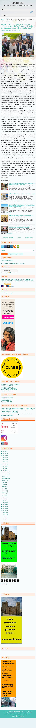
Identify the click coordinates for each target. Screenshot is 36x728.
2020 (4, 464)
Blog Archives (18, 254)
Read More (16, 190)
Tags (10, 254)
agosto (4, 480)
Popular (4, 254)
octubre (4, 476)
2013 (4, 504)
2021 (4, 462)
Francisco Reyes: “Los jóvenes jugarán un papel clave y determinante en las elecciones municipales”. (21, 226)
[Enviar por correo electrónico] (2, 177)
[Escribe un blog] (3, 177)
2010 (4, 510)
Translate (12, 272)
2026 (4, 451)
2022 (4, 459)
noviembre (5, 474)
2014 (4, 502)
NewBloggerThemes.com (18, 716)
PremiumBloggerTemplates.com (18, 715)
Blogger (30, 712)
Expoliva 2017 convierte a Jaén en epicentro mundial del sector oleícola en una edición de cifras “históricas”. (17, 26)
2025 (4, 453)
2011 (4, 508)
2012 (4, 506)
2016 (4, 498)
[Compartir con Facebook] (7, 177)
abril (3, 488)
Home (2, 19)
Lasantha (29, 714)
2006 (4, 519)
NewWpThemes (13, 714)
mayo (3, 486)
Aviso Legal (5, 583)
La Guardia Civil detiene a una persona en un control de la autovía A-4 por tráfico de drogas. (22, 194)
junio (3, 484)
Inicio (19, 237)
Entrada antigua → (30, 237)
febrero (4, 493)
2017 (4, 470)
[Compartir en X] (5, 177)
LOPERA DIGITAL (18, 2)
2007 (4, 517)
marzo (4, 491)
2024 (4, 455)
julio (3, 482)
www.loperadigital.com (7, 30)
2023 (4, 457)
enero (3, 495)
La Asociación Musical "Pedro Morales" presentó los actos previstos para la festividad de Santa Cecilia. (21, 216)
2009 (4, 512)
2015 (4, 500)
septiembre (5, 478)
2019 (4, 466)
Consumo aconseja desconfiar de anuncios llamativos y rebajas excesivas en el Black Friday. (22, 184)
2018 (4, 468)
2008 (4, 515)
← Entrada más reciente (7, 237)
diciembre (5, 472)
